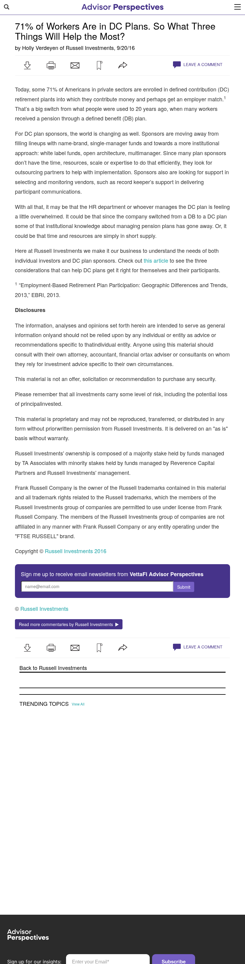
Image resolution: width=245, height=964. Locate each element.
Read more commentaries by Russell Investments (67, 624)
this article (156, 260)
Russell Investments (90, 47)
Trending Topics (44, 704)
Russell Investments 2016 (75, 551)
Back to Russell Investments (53, 667)
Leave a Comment (202, 64)
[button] (27, 65)
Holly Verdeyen (40, 47)
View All (78, 704)
